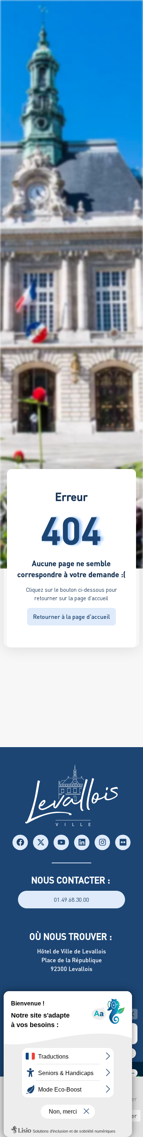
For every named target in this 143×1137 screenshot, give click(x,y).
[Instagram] (102, 842)
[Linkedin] (81, 842)
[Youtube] (61, 842)
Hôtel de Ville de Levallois (71, 951)
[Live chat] (132, 1073)
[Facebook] (20, 842)
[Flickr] (123, 842)
